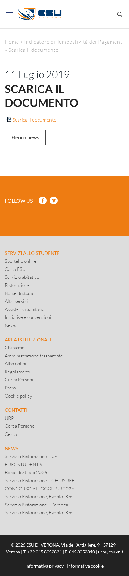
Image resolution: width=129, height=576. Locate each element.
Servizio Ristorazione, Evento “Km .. (40, 496)
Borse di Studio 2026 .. (27, 472)
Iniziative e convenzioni (28, 317)
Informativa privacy (44, 565)
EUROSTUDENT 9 (24, 464)
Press (10, 387)
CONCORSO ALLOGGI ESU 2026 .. (41, 488)
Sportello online (21, 261)
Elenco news (25, 137)
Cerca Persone (19, 379)
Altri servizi (16, 301)
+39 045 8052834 (44, 551)
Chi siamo (14, 347)
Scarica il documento (35, 120)
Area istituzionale (29, 339)
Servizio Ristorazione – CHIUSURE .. (41, 480)
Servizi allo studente (32, 253)
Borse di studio (19, 293)
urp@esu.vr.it (110, 551)
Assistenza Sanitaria (24, 309)
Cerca (11, 434)
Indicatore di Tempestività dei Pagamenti (74, 42)
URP (9, 418)
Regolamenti (17, 371)
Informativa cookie (85, 565)
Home (12, 42)
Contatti (16, 410)
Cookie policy (18, 396)
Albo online (16, 363)
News (10, 325)
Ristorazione (17, 285)
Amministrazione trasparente (34, 355)
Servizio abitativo (22, 277)
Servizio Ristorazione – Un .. (32, 456)
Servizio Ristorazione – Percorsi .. (38, 504)
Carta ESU (15, 269)
